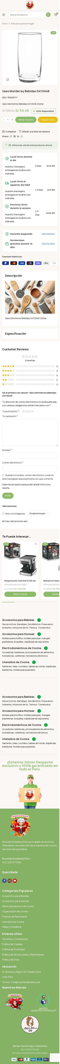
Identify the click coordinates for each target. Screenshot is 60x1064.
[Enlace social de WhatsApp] (21, 136)
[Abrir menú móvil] (4, 15)
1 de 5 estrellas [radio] (23, 411)
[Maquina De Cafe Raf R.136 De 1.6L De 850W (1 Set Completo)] (20, 559)
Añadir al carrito (25, 119)
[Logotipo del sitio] (30, 4)
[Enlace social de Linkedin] (18, 136)
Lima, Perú (7, 976)
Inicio (5, 23)
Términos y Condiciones (15, 939)
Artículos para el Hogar (22, 23)
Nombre (7, 450)
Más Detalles (48, 233)
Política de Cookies (12, 944)
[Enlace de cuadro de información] (21, 620)
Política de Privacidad (13, 949)
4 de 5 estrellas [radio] (30, 411)
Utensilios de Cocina (13, 921)
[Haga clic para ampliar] (7, 79)
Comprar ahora (48, 119)
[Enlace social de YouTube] (15, 881)
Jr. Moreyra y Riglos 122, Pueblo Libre (21, 971)
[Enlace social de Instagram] (9, 881)
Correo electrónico (12, 462)
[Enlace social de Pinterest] (14, 136)
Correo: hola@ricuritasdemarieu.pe (21, 982)
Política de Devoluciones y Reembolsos (23, 954)
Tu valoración (10, 416)
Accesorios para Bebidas (15, 896)
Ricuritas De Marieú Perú (16, 858)
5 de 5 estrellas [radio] (32, 411)
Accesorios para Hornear (15, 901)
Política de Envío (10, 959)
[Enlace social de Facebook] (11, 136)
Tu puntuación (10, 411)
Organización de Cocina (15, 911)
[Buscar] (48, 14)
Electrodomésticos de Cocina (18, 906)
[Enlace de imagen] (20, 825)
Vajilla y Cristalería (11, 926)
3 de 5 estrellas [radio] (28, 411)
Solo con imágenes (15, 513)
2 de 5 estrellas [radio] (25, 411)
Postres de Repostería (14, 916)
